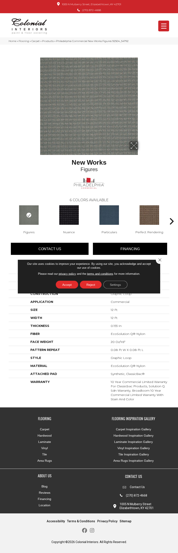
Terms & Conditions (81, 521)
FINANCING (130, 249)
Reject (90, 284)
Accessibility (56, 521)
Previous (6, 215)
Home (12, 41)
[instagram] (92, 530)
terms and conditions (100, 273)
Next (171, 215)
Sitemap (125, 521)
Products (48, 41)
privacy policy (67, 273)
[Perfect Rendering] (149, 215)
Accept (67, 284)
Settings (115, 284)
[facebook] (84, 530)
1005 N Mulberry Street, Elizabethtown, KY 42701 (91, 4)
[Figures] (29, 215)
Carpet (35, 41)
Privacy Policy (107, 521)
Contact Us (49, 249)
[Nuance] (69, 215)
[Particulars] (109, 215)
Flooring (24, 41)
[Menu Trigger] (163, 26)
